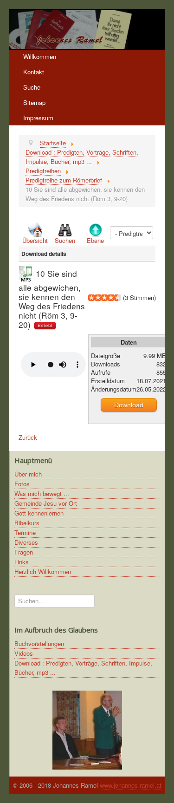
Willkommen (39, 56)
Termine (25, 532)
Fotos (22, 483)
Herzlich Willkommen (42, 571)
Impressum (38, 117)
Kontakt (33, 71)
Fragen (23, 552)
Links (21, 561)
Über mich (28, 474)
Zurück (28, 437)
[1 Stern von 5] (91, 297)
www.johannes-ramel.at (130, 785)
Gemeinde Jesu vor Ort (45, 503)
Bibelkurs (26, 522)
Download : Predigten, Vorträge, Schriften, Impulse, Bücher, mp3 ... (83, 668)
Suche (31, 87)
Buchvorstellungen (39, 643)
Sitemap (34, 102)
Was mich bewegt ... (41, 493)
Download (128, 405)
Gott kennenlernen (39, 513)
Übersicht (35, 240)
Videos (23, 653)
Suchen (65, 240)
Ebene (95, 240)
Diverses (26, 542)
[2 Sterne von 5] (94, 297)
